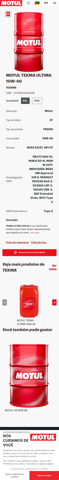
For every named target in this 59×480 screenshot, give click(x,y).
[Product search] (28, 3)
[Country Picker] (37, 3)
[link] (29, 252)
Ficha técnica (38, 242)
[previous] (4, 302)
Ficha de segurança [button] (17, 242)
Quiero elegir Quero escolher (14, 475)
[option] (29, 302)
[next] (54, 302)
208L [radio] (37, 100)
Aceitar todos (44, 475)
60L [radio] (25, 100)
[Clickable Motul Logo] (11, 3)
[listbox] (29, 302)
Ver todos (53, 267)
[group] (31, 101)
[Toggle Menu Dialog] (55, 3)
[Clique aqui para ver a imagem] (8, 14)
